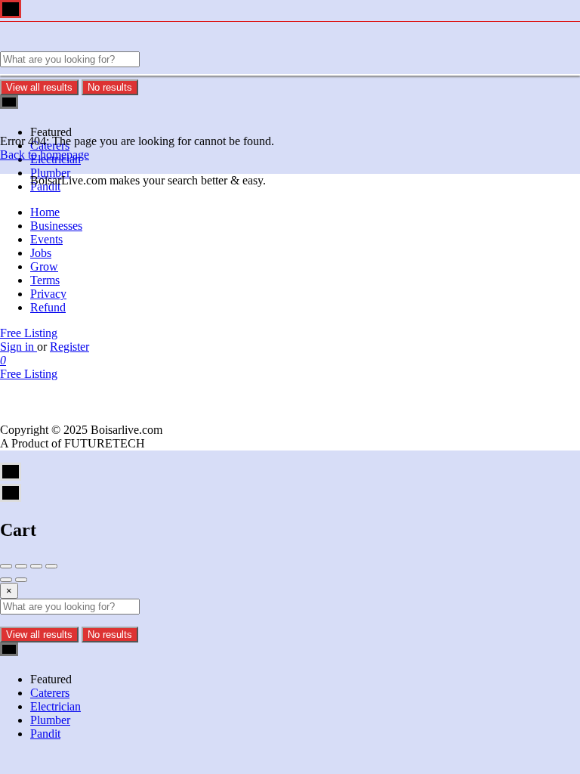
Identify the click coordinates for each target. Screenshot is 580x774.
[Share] (21, 566)
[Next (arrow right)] (21, 579)
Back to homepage (44, 154)
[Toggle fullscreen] (36, 566)
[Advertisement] (290, 305)
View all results (39, 87)
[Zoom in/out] (51, 566)
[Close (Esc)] (6, 566)
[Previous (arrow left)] (6, 579)
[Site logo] (90, 44)
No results (110, 87)
